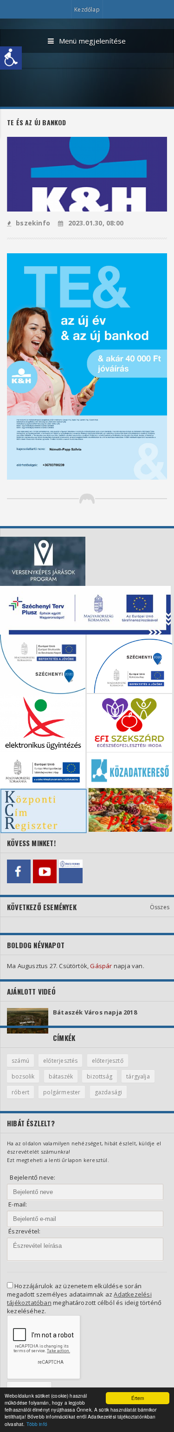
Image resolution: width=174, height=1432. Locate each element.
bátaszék (61, 1076)
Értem (137, 1397)
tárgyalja (138, 1076)
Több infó (36, 1423)
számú (20, 1061)
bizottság (99, 1076)
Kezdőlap (86, 9)
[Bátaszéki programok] (71, 871)
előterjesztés (60, 1061)
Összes (159, 907)
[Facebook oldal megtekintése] (19, 871)
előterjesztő (107, 1061)
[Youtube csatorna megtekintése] (45, 871)
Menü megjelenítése (92, 40)
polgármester (61, 1092)
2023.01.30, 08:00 (95, 222)
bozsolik (23, 1076)
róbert (20, 1092)
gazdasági (108, 1092)
